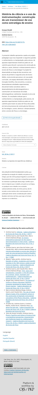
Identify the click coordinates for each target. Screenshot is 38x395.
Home (4, 6)
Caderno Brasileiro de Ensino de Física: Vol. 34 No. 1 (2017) (21, 233)
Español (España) (8, 338)
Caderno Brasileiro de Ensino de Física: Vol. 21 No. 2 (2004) (20, 243)
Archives (10, 6)
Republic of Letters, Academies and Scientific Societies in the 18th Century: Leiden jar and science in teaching (20, 263)
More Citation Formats (9, 145)
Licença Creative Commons (10, 220)
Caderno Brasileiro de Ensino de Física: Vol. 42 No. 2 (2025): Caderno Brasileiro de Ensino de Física (21, 323)
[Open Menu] (2, 2)
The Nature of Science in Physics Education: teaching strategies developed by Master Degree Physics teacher (20, 283)
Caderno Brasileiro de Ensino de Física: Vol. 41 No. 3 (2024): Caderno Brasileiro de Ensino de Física (21, 309)
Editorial (20, 232)
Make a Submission (10, 350)
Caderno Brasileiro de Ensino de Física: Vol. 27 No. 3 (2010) (19, 277)
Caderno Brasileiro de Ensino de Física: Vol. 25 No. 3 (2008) (21, 300)
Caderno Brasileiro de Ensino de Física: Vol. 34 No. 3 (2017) (20, 266)
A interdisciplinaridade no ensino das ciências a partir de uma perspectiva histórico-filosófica (21, 251)
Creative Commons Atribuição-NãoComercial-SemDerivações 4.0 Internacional (16, 372)
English (5, 335)
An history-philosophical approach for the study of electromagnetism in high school (19, 240)
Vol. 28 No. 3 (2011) (20, 6)
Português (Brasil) (9, 341)
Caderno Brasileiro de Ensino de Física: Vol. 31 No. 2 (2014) (18, 287)
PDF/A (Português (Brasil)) (12, 118)
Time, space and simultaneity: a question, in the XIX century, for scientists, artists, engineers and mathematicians (20, 273)
